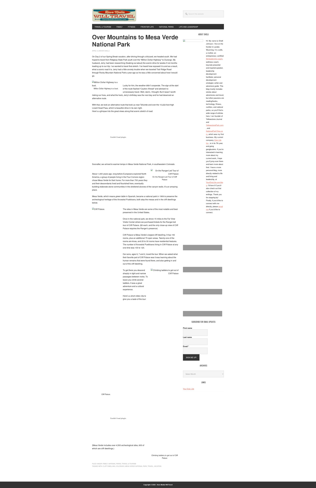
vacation (157, 466)
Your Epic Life (188, 388)
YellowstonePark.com (215, 125)
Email (186, 346)
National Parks (115, 464)
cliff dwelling (109, 466)
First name (187, 328)
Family (105, 464)
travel (150, 466)
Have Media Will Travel (114, 18)
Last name (187, 337)
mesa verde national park (136, 466)
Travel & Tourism (129, 464)
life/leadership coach (214, 58)
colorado (120, 466)
